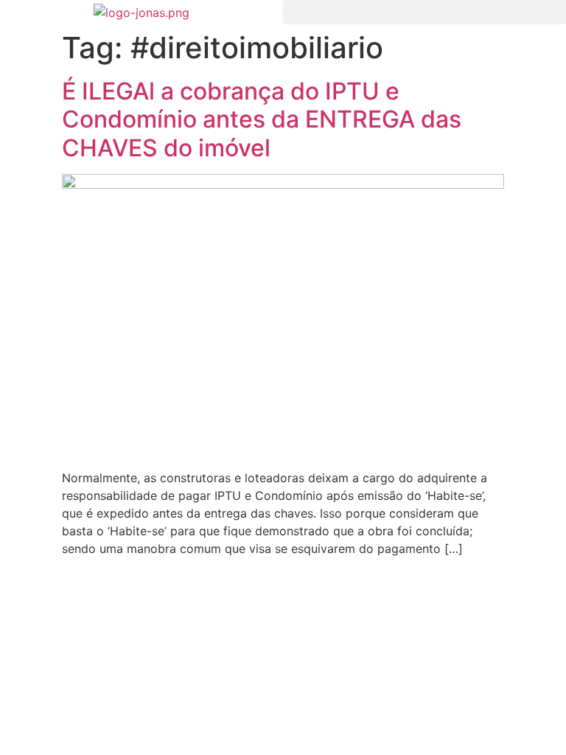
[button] (424, 12)
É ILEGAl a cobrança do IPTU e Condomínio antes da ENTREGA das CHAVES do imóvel (261, 119)
